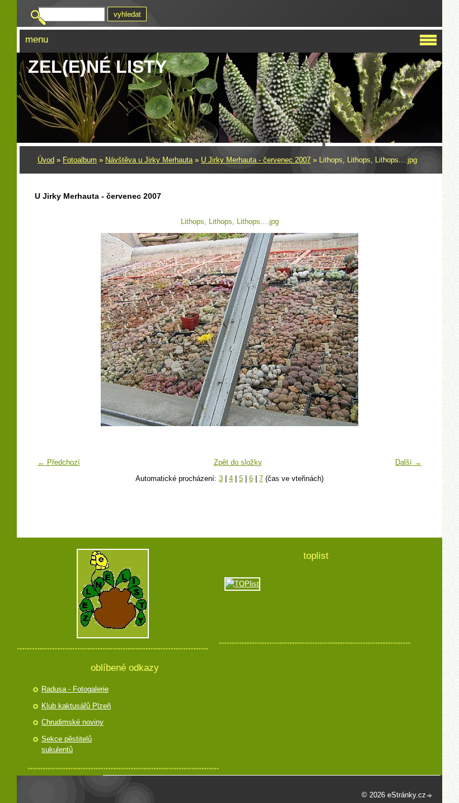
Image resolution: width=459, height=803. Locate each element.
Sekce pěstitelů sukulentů (66, 744)
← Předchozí (59, 462)
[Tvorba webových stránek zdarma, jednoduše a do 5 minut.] (430, 796)
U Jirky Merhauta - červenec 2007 (256, 160)
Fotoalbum (80, 160)
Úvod (46, 160)
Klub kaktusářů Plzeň (76, 706)
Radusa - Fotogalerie (75, 689)
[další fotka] (408, 329)
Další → (408, 462)
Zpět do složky (238, 462)
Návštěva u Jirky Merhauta (149, 160)
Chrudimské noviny (72, 722)
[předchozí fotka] (50, 329)
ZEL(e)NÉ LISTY (97, 67)
